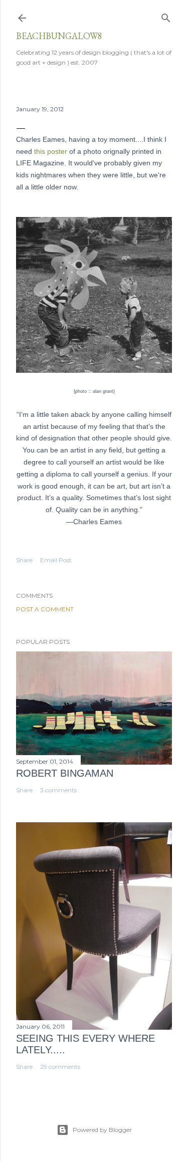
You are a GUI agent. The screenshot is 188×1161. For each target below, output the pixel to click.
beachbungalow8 (59, 36)
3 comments (58, 790)
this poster (50, 151)
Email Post (56, 560)
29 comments (60, 1066)
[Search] (166, 16)
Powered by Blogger (102, 1129)
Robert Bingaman (64, 773)
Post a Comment (45, 609)
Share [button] (24, 560)
